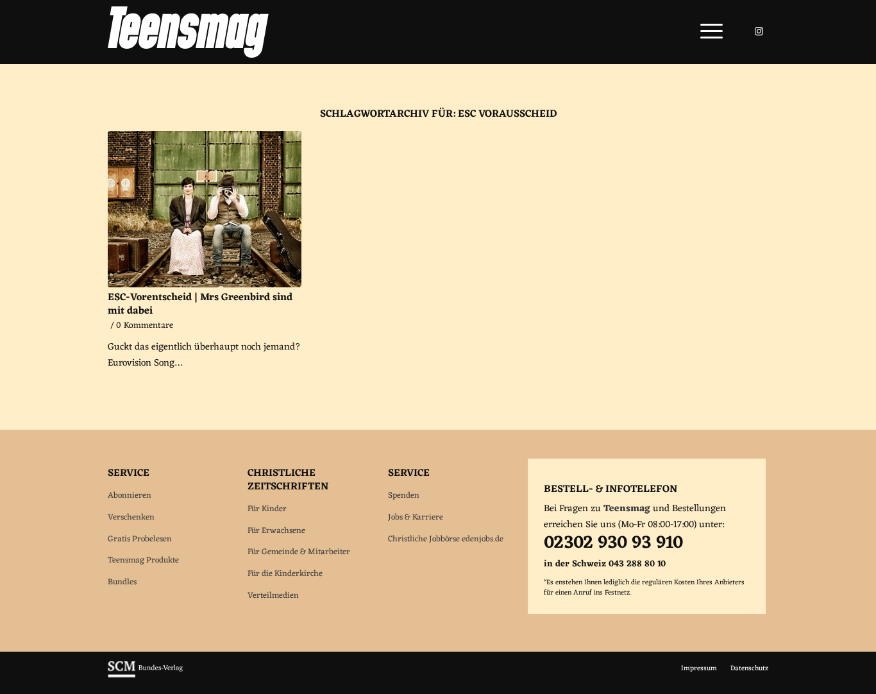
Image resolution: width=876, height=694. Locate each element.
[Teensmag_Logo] (188, 32)
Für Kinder (267, 509)
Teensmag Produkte (143, 560)
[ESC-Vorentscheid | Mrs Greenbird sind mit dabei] (204, 209)
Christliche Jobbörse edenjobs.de (445, 539)
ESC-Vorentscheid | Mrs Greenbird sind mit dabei (200, 304)
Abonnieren (129, 495)
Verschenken (131, 517)
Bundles (122, 582)
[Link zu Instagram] (758, 31)
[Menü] (707, 32)
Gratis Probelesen (140, 539)
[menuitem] (707, 32)
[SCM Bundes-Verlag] (145, 676)
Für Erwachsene (276, 530)
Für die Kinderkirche (285, 573)
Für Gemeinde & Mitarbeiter (299, 552)
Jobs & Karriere (415, 517)
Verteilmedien (273, 595)
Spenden (403, 495)
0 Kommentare (144, 326)
